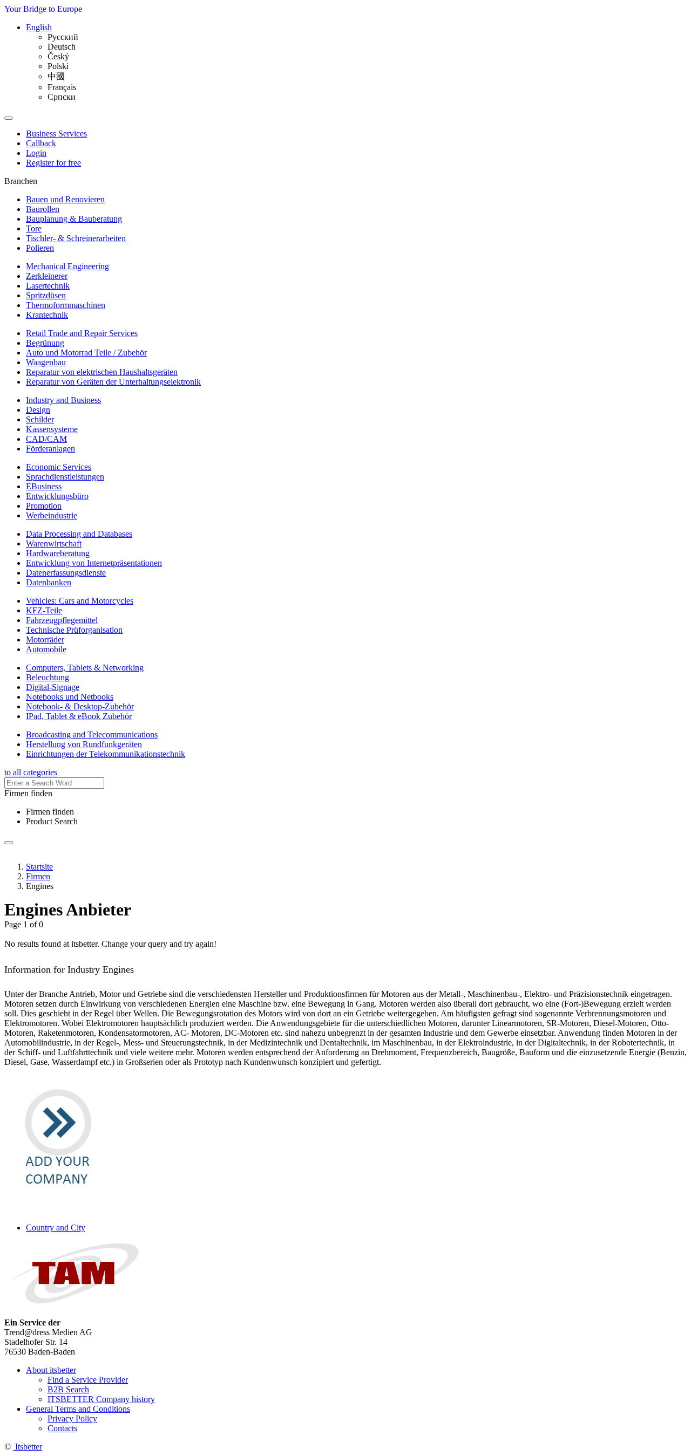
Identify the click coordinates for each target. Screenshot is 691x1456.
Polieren (40, 247)
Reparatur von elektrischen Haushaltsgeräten (102, 372)
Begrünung (45, 342)
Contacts (62, 1428)
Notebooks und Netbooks (69, 696)
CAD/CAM (46, 438)
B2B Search (68, 1389)
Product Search (52, 821)
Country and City (55, 1227)
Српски (62, 96)
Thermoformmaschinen (65, 305)
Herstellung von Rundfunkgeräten (84, 744)
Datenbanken (48, 582)
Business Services (56, 133)
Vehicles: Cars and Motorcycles (79, 600)
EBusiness (44, 486)
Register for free (53, 162)
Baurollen (42, 209)
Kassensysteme (52, 429)
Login (36, 153)
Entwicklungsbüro (57, 496)
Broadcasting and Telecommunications (92, 734)
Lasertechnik (48, 285)
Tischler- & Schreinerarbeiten (76, 238)
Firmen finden (50, 811)
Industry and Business (63, 400)
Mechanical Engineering (67, 266)
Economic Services (58, 466)
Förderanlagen (50, 448)
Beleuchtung (47, 677)
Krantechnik (47, 314)
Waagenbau (46, 362)
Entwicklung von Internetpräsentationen (94, 563)
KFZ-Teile (44, 610)
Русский (63, 37)
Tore (34, 228)
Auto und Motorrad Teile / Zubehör (86, 352)
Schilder (40, 419)
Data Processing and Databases (79, 533)
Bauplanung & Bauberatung (74, 218)
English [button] (39, 27)
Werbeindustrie (51, 515)
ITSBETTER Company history (101, 1399)
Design (38, 409)
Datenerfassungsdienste (66, 572)
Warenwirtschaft (54, 543)
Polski (58, 66)
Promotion (44, 505)
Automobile (46, 649)
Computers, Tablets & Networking (85, 667)
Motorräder (45, 639)
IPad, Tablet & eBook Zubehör (79, 716)
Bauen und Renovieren (65, 199)
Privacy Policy (72, 1418)
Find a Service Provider (88, 1379)
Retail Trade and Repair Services (82, 333)
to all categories (30, 772)
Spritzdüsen (46, 295)
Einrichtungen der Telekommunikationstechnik (105, 753)
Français (62, 87)
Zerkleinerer (46, 276)
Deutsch (62, 46)
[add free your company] (58, 1189)
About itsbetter (51, 1370)
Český (58, 56)
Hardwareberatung (58, 553)
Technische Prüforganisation (74, 629)
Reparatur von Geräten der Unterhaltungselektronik (113, 381)
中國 (56, 76)
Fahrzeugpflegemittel (62, 620)
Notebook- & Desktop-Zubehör (80, 706)
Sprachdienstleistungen (65, 476)
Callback (41, 143)
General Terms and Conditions (78, 1408)
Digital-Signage (52, 687)
